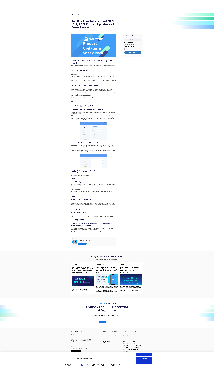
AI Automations (125, 343)
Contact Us (104, 339)
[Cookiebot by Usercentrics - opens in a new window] (68, 365)
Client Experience (115, 335)
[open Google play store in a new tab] (78, 351)
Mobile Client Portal (126, 333)
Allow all (143, 354)
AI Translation (125, 345)
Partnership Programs (137, 345)
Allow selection (144, 358)
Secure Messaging (126, 337)
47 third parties (84, 361)
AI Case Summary (126, 347)
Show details (119, 364)
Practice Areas (135, 337)
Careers (103, 337)
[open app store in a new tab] (73, 351)
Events (134, 339)
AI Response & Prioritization (127, 349)
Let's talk (102, 322)
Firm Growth (114, 337)
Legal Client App (125, 335)
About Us (103, 333)
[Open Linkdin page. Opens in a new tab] (89, 241)
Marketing (124, 341)
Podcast (134, 341)
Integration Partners (136, 347)
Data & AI (114, 339)
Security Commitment (106, 335)
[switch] (93, 365)
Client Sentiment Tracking (127, 339)
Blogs (134, 343)
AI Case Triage (125, 351)
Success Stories (136, 335)
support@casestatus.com (76, 192)
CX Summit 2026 (136, 333)
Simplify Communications (117, 333)
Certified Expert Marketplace (135, 350)
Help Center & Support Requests (106, 342)
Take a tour (111, 322)
